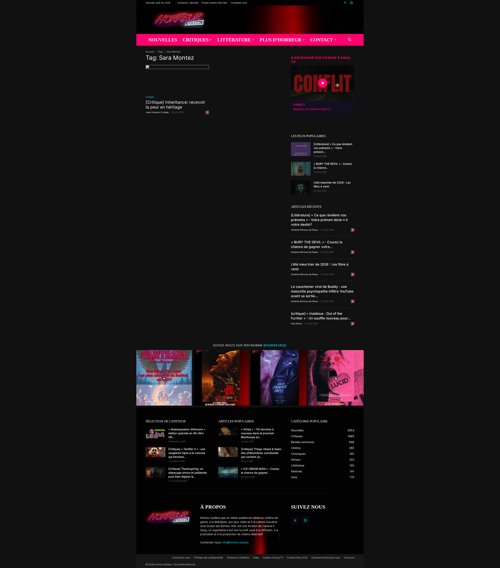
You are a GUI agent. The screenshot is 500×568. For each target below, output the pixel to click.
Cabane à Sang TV (273, 557)
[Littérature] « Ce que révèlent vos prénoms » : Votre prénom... (333, 147)
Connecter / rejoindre (187, 2)
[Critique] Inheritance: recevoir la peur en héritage (175, 105)
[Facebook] (345, 2)
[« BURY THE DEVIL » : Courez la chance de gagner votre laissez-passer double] (301, 169)
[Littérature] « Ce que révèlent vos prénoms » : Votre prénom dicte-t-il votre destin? (319, 219)
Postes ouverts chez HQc (214, 2)
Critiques (196, 39)
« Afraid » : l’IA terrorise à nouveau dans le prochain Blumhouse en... (257, 433)
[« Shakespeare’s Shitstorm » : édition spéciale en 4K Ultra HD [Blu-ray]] (155, 432)
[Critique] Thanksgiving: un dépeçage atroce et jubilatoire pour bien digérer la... (187, 472)
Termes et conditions (238, 557)
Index (256, 557)
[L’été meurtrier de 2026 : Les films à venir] (301, 187)
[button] (349, 40)
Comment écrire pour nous (325, 557)
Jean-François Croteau (157, 112)
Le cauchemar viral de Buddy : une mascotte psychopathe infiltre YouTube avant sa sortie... (322, 291)
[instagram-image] (164, 378)
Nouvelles (162, 39)
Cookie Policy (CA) (297, 557)
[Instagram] (351, 2)
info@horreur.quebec (235, 542)
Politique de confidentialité (208, 557)
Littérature (234, 39)
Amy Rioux (296, 323)
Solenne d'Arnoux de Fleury (304, 229)
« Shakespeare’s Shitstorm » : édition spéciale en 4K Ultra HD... (187, 433)
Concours (349, 557)
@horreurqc (275, 345)
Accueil (150, 51)
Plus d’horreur (280, 39)
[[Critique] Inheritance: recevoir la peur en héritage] (177, 78)
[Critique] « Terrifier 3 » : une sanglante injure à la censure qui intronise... (186, 452)
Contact (321, 39)
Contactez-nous (239, 2)
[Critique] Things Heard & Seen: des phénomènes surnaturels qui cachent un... (261, 452)
